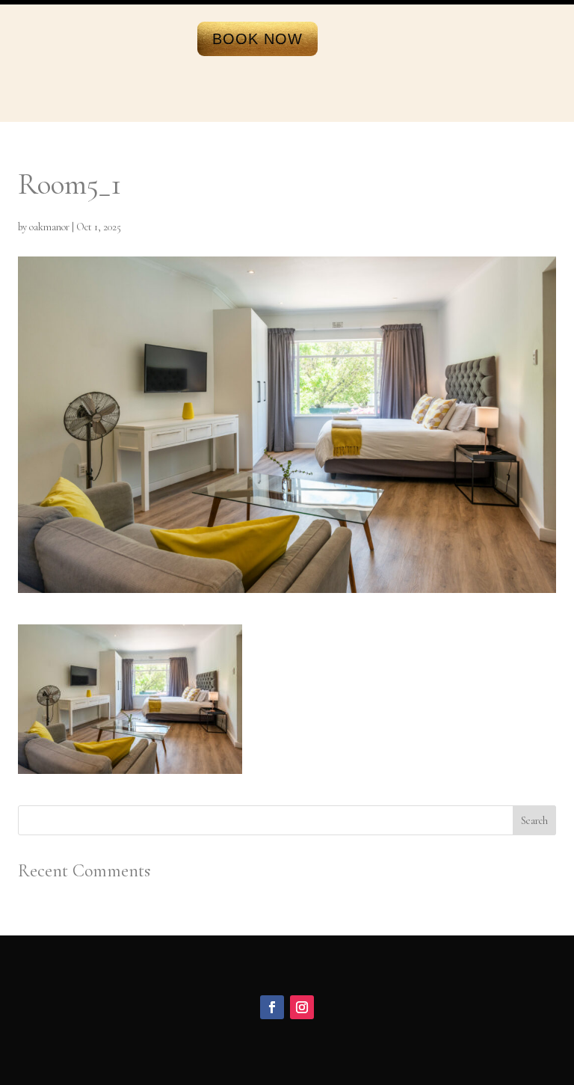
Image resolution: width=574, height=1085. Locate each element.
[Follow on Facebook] (272, 1007)
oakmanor (49, 227)
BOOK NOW (257, 39)
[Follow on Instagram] (302, 1007)
